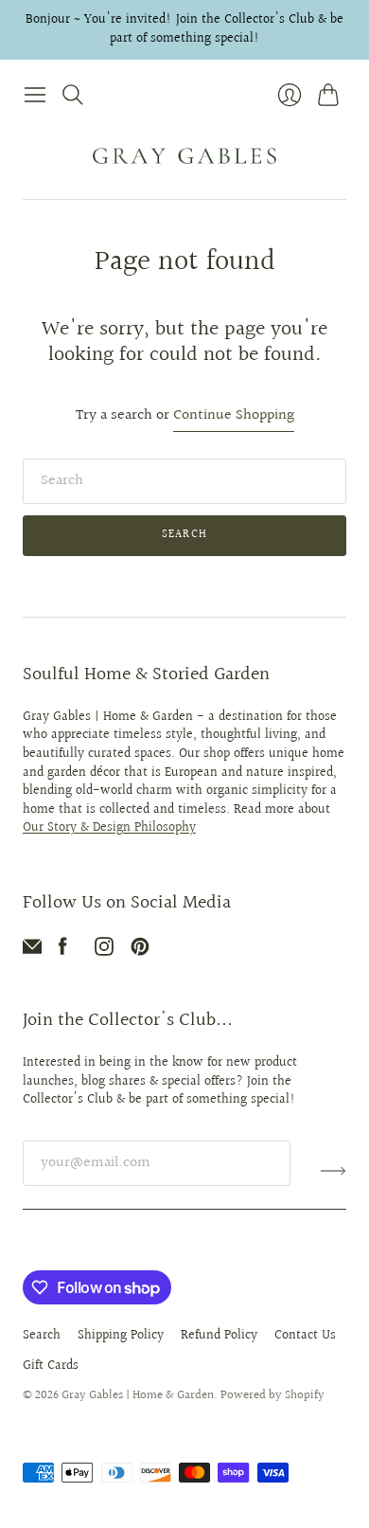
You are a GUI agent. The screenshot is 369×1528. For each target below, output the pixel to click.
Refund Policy (219, 1335)
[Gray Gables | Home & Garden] (184, 156)
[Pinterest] (140, 951)
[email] (32, 951)
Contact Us (305, 1335)
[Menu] (35, 95)
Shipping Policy (121, 1335)
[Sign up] (333, 1171)
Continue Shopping (233, 416)
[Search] (73, 95)
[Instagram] (104, 951)
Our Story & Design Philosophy (109, 828)
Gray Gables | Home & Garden (138, 1395)
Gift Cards (51, 1366)
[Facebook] (63, 951)
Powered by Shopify (272, 1395)
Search (184, 535)
